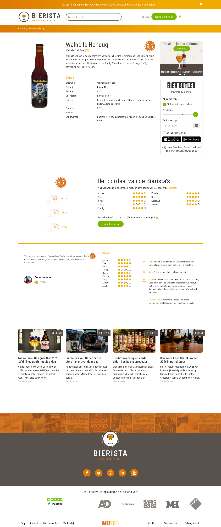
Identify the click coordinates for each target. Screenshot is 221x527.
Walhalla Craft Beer (106, 82)
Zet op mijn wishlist (176, 132)
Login (147, 16)
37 (87, 50)
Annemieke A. (43, 277)
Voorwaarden (170, 523)
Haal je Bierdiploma (164, 16)
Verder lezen (24, 381)
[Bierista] (37, 17)
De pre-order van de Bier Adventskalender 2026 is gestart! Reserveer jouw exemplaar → (110, 4)
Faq (23, 523)
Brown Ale (102, 86)
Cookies (152, 523)
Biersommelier (50, 523)
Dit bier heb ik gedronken (179, 104)
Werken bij (68, 523)
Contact (34, 523)
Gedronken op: (170, 120)
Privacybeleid (192, 523)
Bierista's (172, 187)
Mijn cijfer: (168, 109)
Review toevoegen (110, 223)
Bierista (21, 28)
